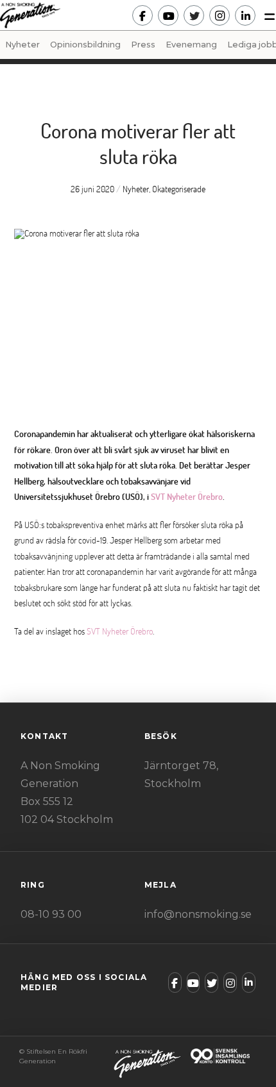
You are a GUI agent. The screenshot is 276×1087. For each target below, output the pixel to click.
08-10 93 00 (51, 914)
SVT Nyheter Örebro (187, 496)
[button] (265, 15)
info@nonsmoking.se (198, 914)
